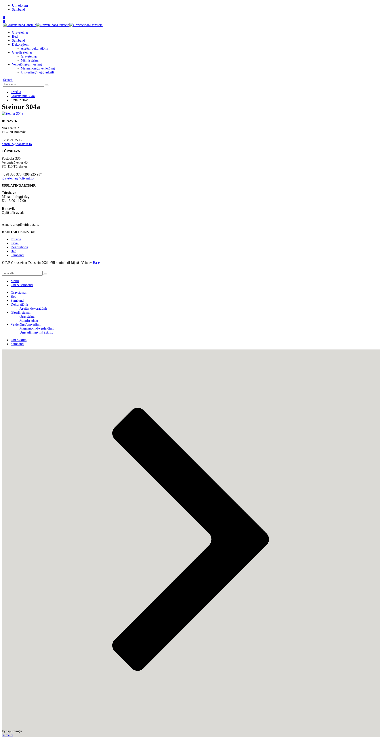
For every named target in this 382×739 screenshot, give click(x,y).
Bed (15, 36)
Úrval (15, 243)
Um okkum (20, 5)
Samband (18, 9)
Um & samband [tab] (22, 285)
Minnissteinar (30, 60)
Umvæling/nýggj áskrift (37, 72)
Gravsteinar (20, 32)
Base (96, 262)
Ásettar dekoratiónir (34, 48)
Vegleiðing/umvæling (27, 64)
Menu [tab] (15, 281)
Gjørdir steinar (22, 52)
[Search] (46, 85)
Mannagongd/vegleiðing (38, 68)
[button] (8, 80)
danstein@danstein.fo (17, 144)
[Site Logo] (53, 25)
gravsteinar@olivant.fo (18, 178)
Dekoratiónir (21, 44)
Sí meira (7, 735)
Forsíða (16, 239)
